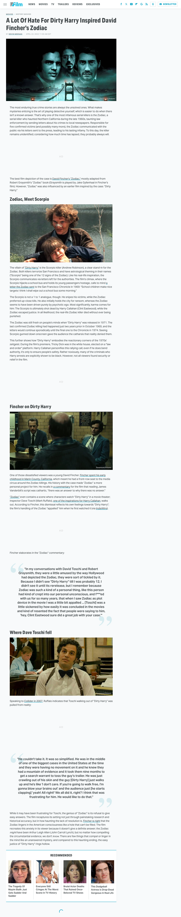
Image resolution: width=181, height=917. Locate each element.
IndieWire (101, 508)
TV (52, 4)
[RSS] (146, 5)
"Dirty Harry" (32, 267)
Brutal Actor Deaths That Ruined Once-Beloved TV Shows (73, 889)
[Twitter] (126, 5)
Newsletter (169, 4)
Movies (9, 14)
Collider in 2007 (33, 701)
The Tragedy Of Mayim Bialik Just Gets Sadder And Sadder (17, 891)
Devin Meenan (15, 34)
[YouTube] (131, 5)
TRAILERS (63, 4)
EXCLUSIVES (93, 4)
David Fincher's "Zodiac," (66, 178)
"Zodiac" (15, 497)
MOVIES (43, 4)
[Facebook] (121, 5)
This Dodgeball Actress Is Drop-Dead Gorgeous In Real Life (102, 889)
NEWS (31, 4)
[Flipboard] (136, 5)
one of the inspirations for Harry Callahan (76, 500)
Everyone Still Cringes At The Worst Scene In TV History (47, 889)
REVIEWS (77, 4)
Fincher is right (91, 821)
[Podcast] (153, 4)
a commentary (61, 486)
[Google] (141, 5)
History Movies (23, 14)
